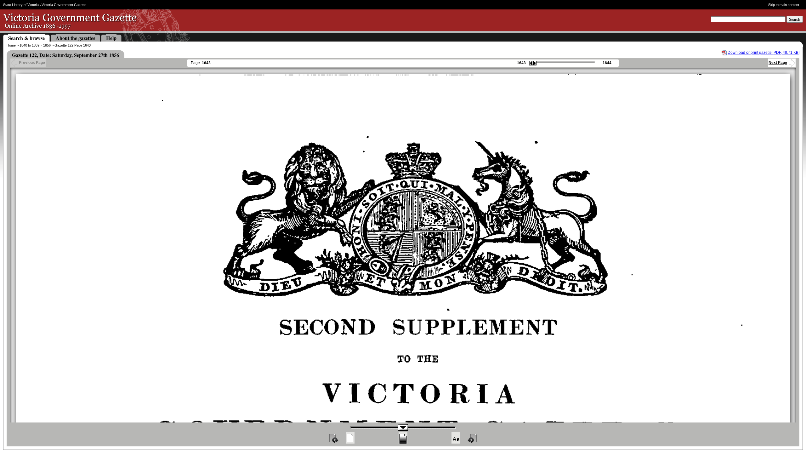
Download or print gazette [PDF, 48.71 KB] (763, 52)
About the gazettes (75, 38)
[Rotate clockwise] (333, 438)
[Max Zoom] (456, 438)
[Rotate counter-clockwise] (473, 438)
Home (11, 45)
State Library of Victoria (21, 5)
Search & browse (26, 38)
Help (111, 38)
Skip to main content (783, 5)
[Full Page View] (350, 438)
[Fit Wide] (403, 438)
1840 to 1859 (29, 45)
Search (794, 19)
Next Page (778, 62)
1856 (47, 45)
